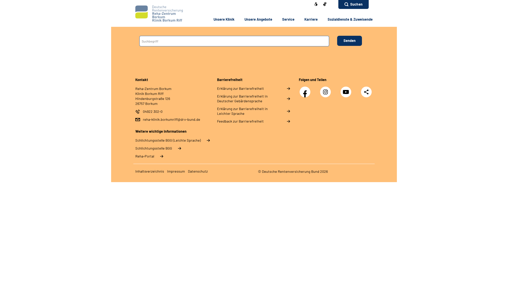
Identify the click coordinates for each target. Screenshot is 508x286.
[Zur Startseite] (162, 13)
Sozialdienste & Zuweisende (350, 19)
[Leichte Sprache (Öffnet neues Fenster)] (316, 4)
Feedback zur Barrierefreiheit (240, 121)
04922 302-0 (153, 111)
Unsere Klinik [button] (224, 19)
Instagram (326, 90)
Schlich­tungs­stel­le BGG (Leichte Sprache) (168, 140)
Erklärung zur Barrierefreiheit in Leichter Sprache (242, 111)
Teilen (366, 92)
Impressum (176, 171)
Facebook (306, 90)
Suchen (356, 4)
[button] (353, 4)
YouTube (347, 90)
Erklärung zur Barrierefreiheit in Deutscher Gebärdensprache (242, 98)
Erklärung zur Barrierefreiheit (240, 88)
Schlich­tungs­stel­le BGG (153, 148)
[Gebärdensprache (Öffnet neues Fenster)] (324, 4)
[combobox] (234, 41)
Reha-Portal (144, 156)
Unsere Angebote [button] (258, 19)
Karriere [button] (311, 19)
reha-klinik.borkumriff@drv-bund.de (171, 119)
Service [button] (288, 19)
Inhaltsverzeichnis (149, 171)
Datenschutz (198, 171)
